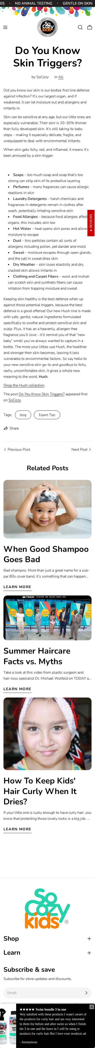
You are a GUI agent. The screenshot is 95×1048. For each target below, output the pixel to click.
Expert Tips (47, 415)
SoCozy (15, 400)
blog (23, 415)
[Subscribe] (86, 993)
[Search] (80, 27)
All (60, 77)
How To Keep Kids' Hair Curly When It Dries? (40, 791)
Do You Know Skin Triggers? (42, 394)
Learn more (17, 587)
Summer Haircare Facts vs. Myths (36, 656)
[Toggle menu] (5, 27)
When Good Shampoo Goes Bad (46, 554)
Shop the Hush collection (23, 385)
